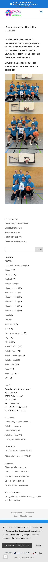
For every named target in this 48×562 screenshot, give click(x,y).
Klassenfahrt (10, 284)
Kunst (7, 315)
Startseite (9, 374)
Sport (7, 369)
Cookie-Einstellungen (23, 516)
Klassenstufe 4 (11, 302)
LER (7, 320)
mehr (38, 545)
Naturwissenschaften (14, 333)
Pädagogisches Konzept (15, 467)
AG (6, 261)
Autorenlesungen (12, 232)
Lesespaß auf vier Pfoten (16, 241)
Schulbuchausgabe (13, 228)
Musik (7, 329)
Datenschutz (16, 513)
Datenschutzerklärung (27, 557)
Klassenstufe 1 (11, 288)
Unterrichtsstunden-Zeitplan (17, 485)
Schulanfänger (11, 351)
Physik (8, 342)
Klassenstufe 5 (11, 306)
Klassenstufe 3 (11, 297)
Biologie (8, 270)
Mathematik (10, 324)
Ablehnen (9, 545)
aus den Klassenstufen (15, 266)
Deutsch (8, 275)
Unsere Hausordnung (14, 481)
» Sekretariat (13, 403)
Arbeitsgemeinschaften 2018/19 (18, 451)
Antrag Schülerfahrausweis (16, 472)
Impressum (29, 513)
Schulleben (10, 360)
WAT (7, 378)
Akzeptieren (24, 545)
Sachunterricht (11, 347)
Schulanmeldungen (13, 356)
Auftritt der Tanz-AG (13, 237)
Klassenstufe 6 (11, 311)
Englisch (8, 279)
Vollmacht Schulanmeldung (17, 476)
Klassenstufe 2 (11, 293)
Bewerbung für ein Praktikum (17, 223)
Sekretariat (9, 365)
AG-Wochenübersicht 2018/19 (18, 456)
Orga (7, 338)
